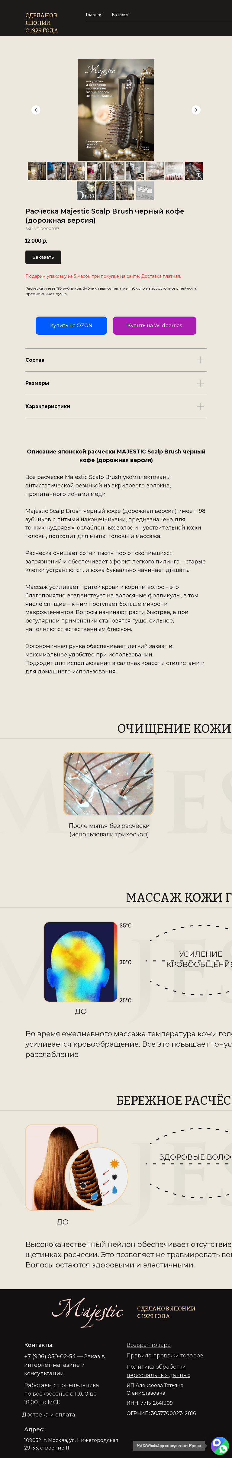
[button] (48, 1414)
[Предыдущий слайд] (35, 110)
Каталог (120, 14)
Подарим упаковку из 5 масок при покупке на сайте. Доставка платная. (103, 276)
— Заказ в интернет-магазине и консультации (64, 1365)
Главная (94, 14)
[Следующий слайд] (196, 110)
